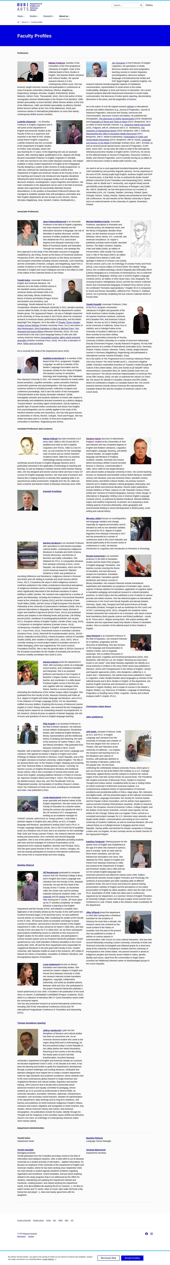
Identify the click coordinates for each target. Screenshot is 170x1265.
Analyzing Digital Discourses (137, 125)
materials (47, 897)
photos (62, 897)
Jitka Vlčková (92, 912)
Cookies (31, 1236)
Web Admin (21, 1236)
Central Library (38, 1220)
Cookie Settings (48, 1259)
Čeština (149, 5)
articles (130, 106)
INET (66, 1220)
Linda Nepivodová (52, 797)
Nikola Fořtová (50, 439)
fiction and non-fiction (33, 343)
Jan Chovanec (118, 63)
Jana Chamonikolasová (54, 221)
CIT (72, 1220)
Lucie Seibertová (51, 964)
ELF (54, 1220)
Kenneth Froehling (52, 491)
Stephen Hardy (93, 439)
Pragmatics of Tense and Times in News (108, 122)
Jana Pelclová (93, 636)
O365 (60, 1220)
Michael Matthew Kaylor (98, 221)
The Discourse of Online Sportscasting (116, 119)
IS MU (48, 1220)
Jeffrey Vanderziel (52, 1030)
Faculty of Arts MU (24, 1220)
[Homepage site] (29, 7)
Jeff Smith (91, 732)
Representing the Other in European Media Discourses (111, 134)
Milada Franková (57, 63)
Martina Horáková (51, 543)
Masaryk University (30, 1233)
